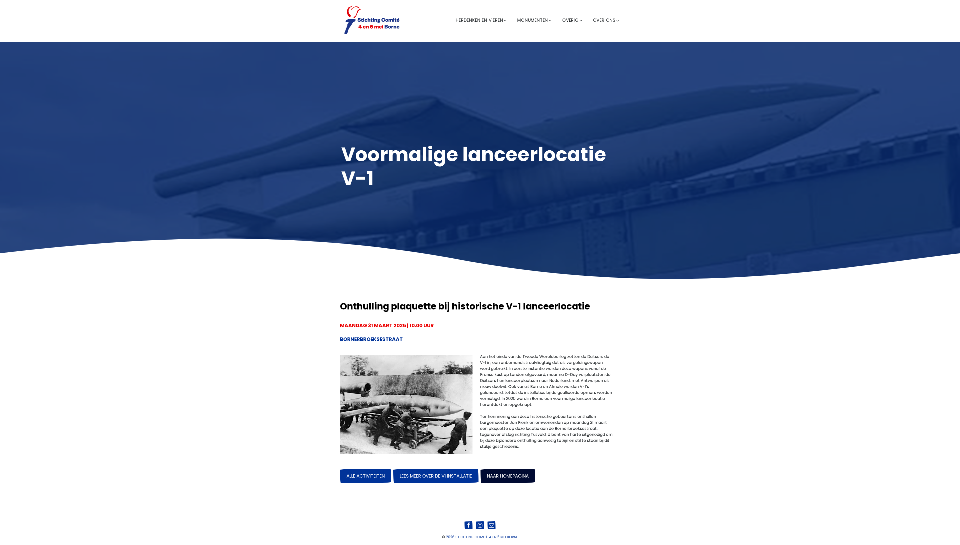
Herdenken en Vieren (479, 20)
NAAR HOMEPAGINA (508, 476)
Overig (570, 20)
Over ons (604, 20)
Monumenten (532, 20)
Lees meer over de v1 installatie (436, 476)
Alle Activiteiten (365, 476)
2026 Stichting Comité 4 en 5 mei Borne (482, 537)
